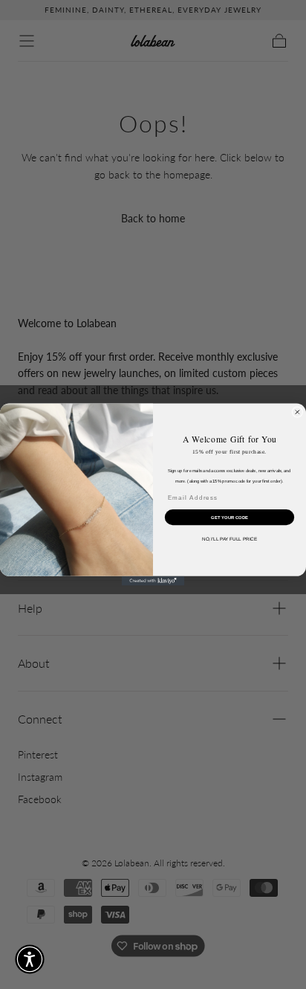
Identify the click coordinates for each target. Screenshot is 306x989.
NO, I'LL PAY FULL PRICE (229, 539)
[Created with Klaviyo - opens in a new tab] (153, 581)
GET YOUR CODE (229, 517)
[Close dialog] (297, 412)
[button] (30, 959)
